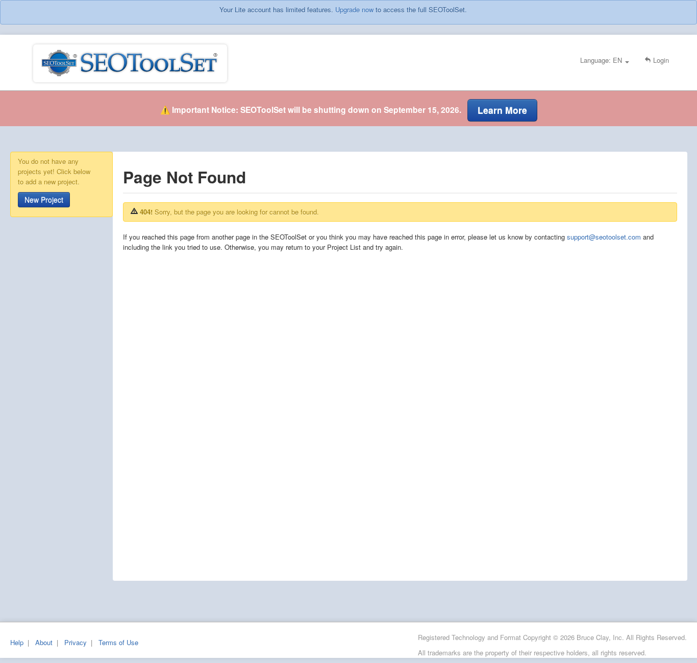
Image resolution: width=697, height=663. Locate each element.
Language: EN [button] (602, 60)
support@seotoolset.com (604, 237)
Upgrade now (354, 9)
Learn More (502, 110)
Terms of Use (118, 642)
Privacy (75, 642)
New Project (43, 200)
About (44, 642)
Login (660, 60)
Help (16, 642)
